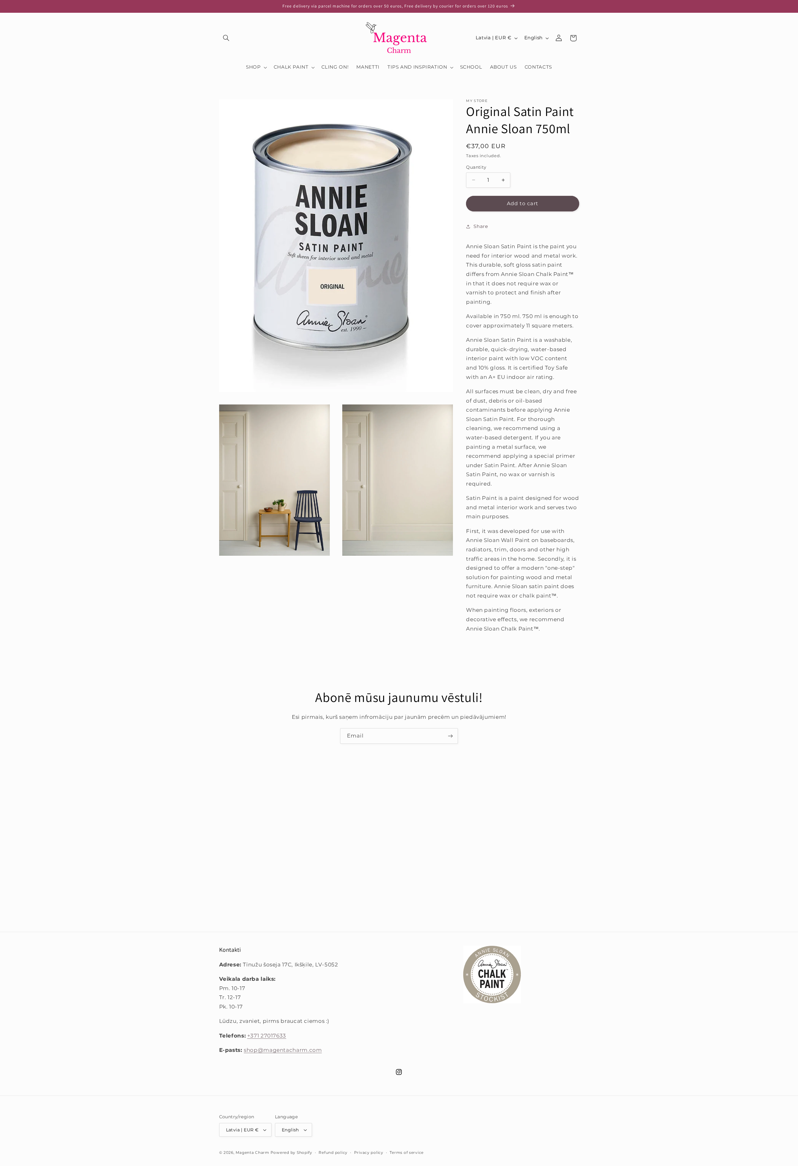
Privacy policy (368, 1152)
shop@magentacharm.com (283, 1050)
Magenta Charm (252, 1152)
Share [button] (481, 226)
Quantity (476, 167)
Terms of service (407, 1152)
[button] (226, 38)
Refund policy (333, 1152)
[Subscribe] (450, 735)
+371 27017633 (266, 1036)
